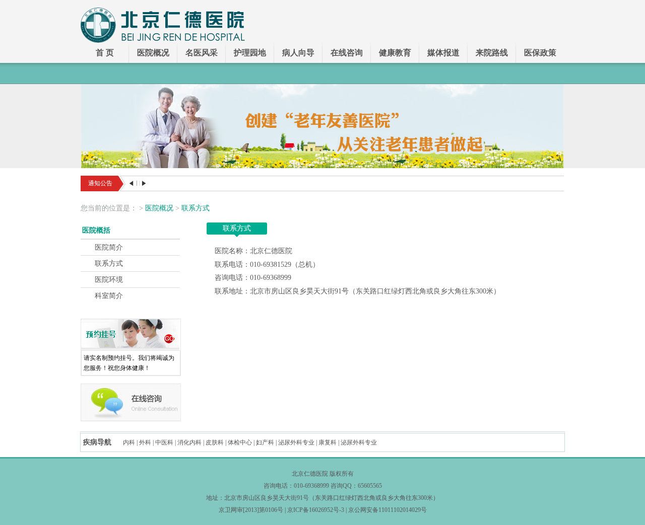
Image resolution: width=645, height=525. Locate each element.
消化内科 (189, 442)
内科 (129, 442)
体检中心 (240, 442)
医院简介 (109, 247)
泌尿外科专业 (296, 442)
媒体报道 (443, 52)
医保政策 (540, 52)
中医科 (164, 442)
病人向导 (298, 52)
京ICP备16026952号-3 (315, 509)
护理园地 (250, 52)
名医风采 (201, 52)
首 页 (105, 52)
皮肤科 (215, 442)
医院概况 (153, 52)
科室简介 (109, 295)
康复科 (327, 442)
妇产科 (265, 442)
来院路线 (492, 52)
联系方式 (195, 208)
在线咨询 (347, 52)
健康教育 (395, 52)
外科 (145, 442)
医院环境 (109, 279)
